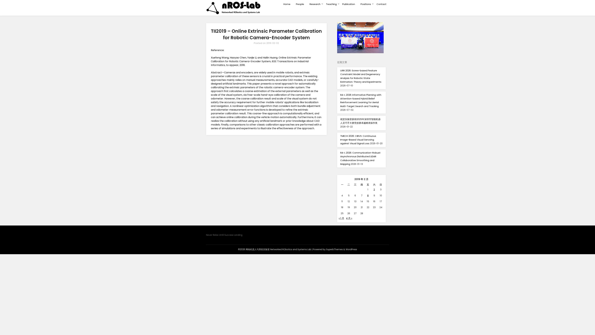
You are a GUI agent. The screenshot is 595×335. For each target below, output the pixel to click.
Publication (348, 4)
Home (286, 4)
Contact (381, 4)
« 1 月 (341, 218)
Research (315, 4)
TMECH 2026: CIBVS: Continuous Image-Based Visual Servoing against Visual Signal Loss (358, 139)
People (300, 4)
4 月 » (349, 218)
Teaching (331, 4)
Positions (366, 4)
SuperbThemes (334, 249)
